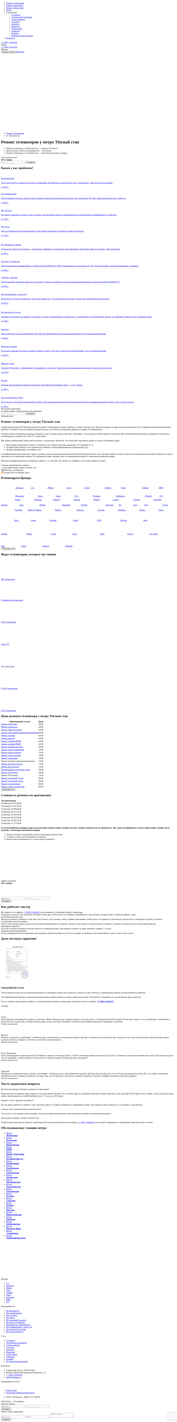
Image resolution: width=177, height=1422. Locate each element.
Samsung (10, 1286)
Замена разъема (8, 738)
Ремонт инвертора (9, 727)
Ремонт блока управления (12, 750)
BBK (8, 1300)
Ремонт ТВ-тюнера (9, 772)
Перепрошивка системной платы (15, 770)
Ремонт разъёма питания (12, 747)
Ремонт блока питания (11, 752)
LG (7, 1283)
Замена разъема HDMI (11, 744)
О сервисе (10, 1340)
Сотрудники (11, 1354)
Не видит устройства (15, 1322)
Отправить (31, 162)
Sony (8, 1290)
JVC (8, 1302)
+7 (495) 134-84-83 (9, 42)
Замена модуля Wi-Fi (10, 767)
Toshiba (9, 1293)
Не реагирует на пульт (16, 1329)
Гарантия (10, 1357)
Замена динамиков (9, 758)
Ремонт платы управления (12, 787)
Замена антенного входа (11, 764)
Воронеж (20, 52)
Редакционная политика (17, 1361)
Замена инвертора (9, 724)
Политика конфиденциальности (20, 1393)
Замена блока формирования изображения (19, 733)
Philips (9, 1288)
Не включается (12, 1311)
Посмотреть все (8, 549)
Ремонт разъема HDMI (11, 741)
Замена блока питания (11, 755)
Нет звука (10, 1318)
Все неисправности (14, 1332)
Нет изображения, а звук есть (19, 1327)
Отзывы (9, 1359)
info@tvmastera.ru (13, 1377)
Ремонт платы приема (10, 784)
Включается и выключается (18, 1325)
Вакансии (10, 1352)
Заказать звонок (8, 52)
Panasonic (10, 1297)
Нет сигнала (11, 1315)
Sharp (8, 1295)
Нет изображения (14, 1313)
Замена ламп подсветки (11, 730)
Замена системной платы (12, 781)
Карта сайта (11, 1390)
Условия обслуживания (16, 1343)
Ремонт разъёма (8, 735)
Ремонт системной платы (12, 778)
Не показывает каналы (16, 1320)
